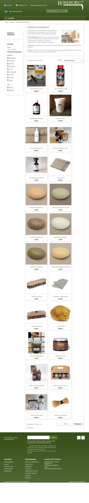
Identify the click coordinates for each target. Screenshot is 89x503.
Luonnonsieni (61, 326)
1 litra (11, 61)
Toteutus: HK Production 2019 (77, 481)
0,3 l (11, 64)
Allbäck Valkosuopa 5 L (36, 89)
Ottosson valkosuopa (37, 415)
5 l (10, 69)
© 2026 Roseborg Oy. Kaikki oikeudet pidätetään (16, 481)
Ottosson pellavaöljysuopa (36, 385)
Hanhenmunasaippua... (37, 207)
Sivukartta (28, 475)
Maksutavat (28, 466)
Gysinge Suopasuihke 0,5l (36, 178)
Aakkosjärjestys (73, 61)
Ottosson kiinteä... (61, 356)
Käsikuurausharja (37, 296)
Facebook (79, 437)
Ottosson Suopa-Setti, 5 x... (61, 385)
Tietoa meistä (29, 464)
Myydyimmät (8, 471)
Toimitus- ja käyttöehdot (32, 462)
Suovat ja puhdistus (10, 34)
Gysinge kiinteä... (61, 118)
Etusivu (9, 5)
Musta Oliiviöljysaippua (37, 356)
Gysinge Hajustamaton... (37, 118)
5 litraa (12, 66)
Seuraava (78, 424)
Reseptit (6, 464)
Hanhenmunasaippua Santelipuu (61, 267)
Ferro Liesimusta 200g (60, 89)
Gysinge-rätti (61, 178)
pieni (11, 90)
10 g (11, 77)
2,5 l (11, 75)
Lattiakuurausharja (36, 326)
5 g (11, 80)
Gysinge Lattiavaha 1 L (36, 148)
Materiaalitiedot (8, 462)
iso (11, 87)
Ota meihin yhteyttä (31, 473)
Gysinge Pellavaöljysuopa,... (61, 148)
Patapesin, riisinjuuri (61, 415)
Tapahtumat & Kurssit (31, 471)
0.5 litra (12, 58)
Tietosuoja (28, 469)
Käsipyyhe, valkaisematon (60, 296)
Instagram (83, 437)
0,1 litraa (12, 72)
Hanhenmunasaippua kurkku (60, 207)
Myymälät (28, 478)
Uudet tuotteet (8, 469)
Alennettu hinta (8, 466)
